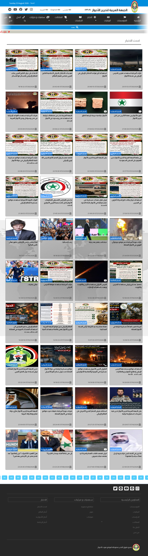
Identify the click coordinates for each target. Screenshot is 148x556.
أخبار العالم (42, 512)
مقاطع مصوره (87, 507)
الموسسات (122, 20)
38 (86, 477)
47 (25, 477)
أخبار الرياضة (42, 522)
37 (93, 477)
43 (52, 477)
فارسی (65, 10)
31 (134, 477)
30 (141, 477)
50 (4, 477)
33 (120, 477)
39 (79, 477)
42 (59, 477)
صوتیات (90, 517)
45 (38, 477)
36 (100, 477)
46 (32, 477)
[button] (74, 27)
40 (73, 477)
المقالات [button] (135, 522)
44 (45, 477)
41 (66, 477)
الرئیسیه (137, 20)
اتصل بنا (21, 19)
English (54, 10)
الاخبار (90, 17)
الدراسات (79, 20)
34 (113, 477)
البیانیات (107, 20)
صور (91, 512)
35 (107, 477)
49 (11, 477)
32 (127, 477)
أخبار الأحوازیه (41, 517)
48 (18, 477)
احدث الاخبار (42, 507)
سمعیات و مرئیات (37, 17)
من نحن (8, 19)
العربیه (42, 10)
